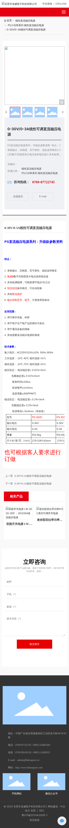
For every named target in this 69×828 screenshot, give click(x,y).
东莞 (33, 810)
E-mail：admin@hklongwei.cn (23, 760)
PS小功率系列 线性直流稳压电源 (26, 25)
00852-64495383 (41, 745)
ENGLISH (61, 3)
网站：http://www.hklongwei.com (25, 767)
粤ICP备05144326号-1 (35, 815)
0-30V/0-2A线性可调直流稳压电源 (33, 476)
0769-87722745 (43, 182)
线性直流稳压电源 (25, 20)
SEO (41, 810)
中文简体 (47, 3)
